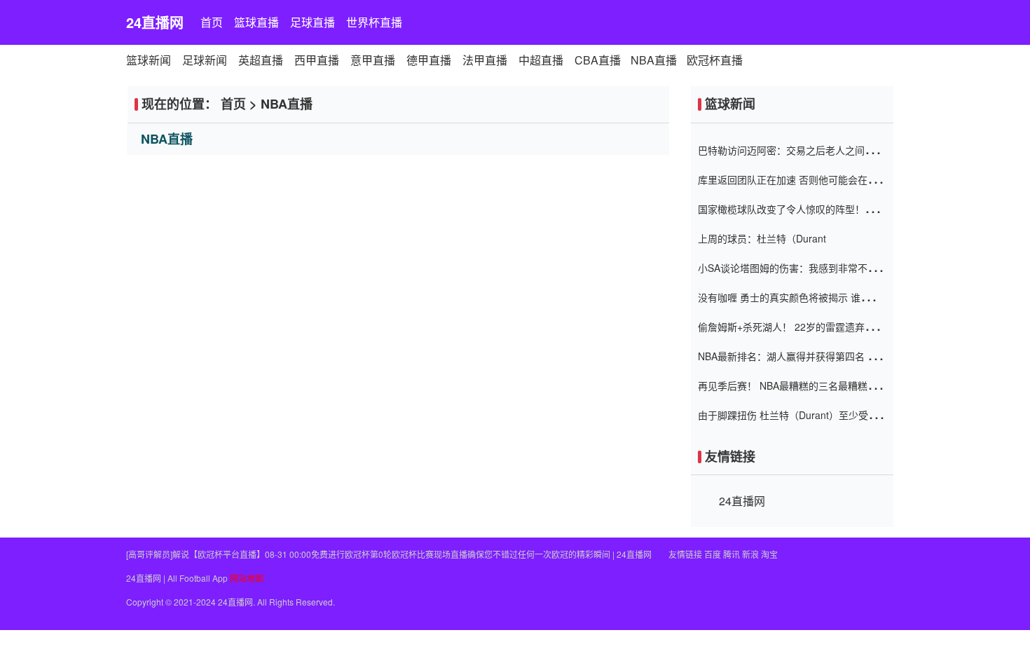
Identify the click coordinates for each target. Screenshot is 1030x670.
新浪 (750, 554)
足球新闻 (204, 60)
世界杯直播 (374, 22)
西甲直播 (316, 60)
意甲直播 (372, 60)
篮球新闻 (148, 60)
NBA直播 (654, 60)
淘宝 (769, 554)
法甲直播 (484, 60)
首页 (211, 22)
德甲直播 (428, 60)
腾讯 (731, 554)
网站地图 (246, 578)
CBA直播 (598, 60)
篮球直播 (256, 22)
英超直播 (260, 60)
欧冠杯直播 (715, 60)
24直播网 (155, 22)
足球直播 (312, 22)
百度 (712, 554)
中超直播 (541, 60)
